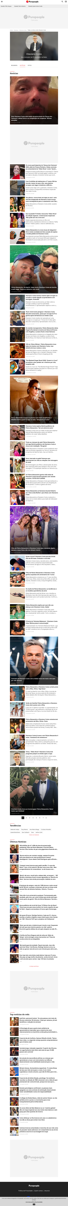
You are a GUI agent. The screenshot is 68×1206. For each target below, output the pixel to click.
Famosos (16, 30)
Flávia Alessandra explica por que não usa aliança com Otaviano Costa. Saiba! (39, 606)
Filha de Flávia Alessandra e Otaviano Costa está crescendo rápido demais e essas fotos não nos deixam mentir (33, 549)
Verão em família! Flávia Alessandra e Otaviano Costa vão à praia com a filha (41, 704)
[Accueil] (32, 1)
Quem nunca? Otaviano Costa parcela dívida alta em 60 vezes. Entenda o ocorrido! (40, 557)
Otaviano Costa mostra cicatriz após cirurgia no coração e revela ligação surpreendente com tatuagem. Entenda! (41, 297)
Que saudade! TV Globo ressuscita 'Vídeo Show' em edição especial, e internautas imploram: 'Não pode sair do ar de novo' (41, 215)
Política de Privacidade (25, 1191)
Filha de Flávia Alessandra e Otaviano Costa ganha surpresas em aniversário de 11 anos (40, 573)
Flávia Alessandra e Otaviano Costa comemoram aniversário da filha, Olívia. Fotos (42, 720)
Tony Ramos (24, 829)
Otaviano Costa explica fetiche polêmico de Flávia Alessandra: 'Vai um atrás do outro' (40, 427)
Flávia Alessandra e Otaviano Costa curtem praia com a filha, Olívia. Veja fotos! (42, 688)
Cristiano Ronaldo (46, 829)
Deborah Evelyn (15, 829)
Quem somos (38, 1191)
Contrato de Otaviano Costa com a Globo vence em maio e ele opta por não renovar (33, 679)
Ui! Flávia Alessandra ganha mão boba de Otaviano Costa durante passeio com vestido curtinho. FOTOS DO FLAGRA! (40, 476)
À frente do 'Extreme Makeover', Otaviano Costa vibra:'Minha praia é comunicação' (41, 622)
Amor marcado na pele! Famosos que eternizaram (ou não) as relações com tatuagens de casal (42, 460)
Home (11, 30)
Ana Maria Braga (34, 829)
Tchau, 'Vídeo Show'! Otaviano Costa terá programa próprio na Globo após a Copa (39, 752)
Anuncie (47, 1191)
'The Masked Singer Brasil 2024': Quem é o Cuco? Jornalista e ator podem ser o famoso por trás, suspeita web (42, 362)
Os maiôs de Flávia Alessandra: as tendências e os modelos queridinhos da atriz (41, 590)
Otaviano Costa (22, 30)
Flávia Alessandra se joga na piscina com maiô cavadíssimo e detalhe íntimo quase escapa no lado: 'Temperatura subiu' (31, 418)
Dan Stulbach (25, 832)
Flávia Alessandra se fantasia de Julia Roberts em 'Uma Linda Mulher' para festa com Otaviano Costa (42, 492)
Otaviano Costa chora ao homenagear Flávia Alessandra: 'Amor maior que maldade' (32, 810)
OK (34, 1204)
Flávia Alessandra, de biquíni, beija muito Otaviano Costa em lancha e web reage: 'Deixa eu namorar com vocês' (34, 288)
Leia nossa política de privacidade (34, 1202)
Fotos (30, 65)
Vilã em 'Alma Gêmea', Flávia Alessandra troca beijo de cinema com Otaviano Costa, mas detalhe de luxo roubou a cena (41, 346)
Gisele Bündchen (15, 832)
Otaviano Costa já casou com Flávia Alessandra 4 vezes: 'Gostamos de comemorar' (42, 736)
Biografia (14, 65)
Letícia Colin (39, 832)
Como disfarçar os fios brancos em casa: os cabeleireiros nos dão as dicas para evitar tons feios (37, 1119)
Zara (32, 832)
